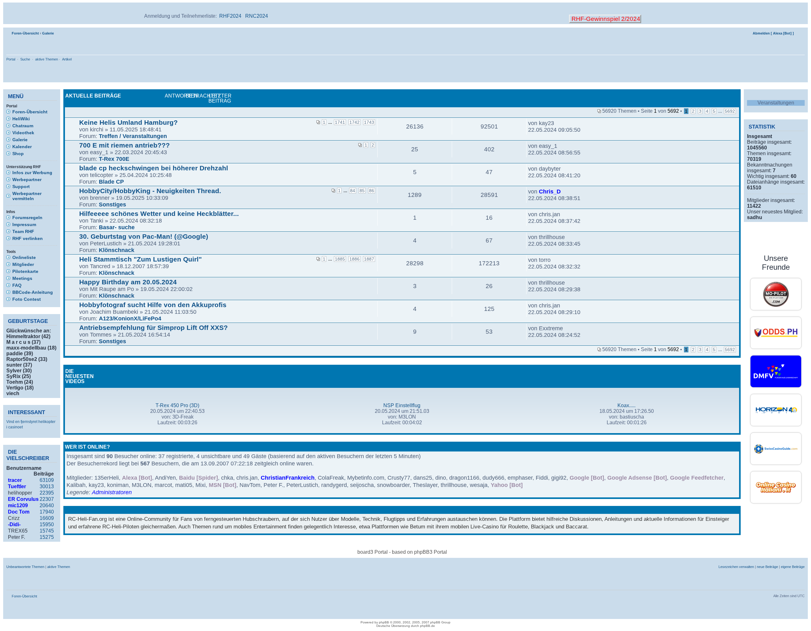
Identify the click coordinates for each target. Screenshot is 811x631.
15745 (47, 530)
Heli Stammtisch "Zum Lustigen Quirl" (140, 259)
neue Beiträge (767, 567)
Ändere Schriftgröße (800, 32)
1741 (340, 122)
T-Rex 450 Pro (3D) (177, 405)
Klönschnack (116, 250)
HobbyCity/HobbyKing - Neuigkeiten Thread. (150, 190)
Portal (10, 59)
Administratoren (112, 492)
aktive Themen (46, 59)
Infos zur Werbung (32, 172)
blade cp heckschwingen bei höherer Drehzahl (153, 168)
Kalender (22, 146)
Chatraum (22, 125)
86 (371, 190)
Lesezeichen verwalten (736, 567)
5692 (730, 111)
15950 (47, 524)
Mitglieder (23, 264)
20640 (47, 505)
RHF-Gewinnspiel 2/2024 (605, 19)
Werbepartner (27, 179)
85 (362, 190)
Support (21, 186)
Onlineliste (24, 257)
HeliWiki (21, 118)
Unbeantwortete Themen (25, 567)
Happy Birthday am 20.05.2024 (128, 282)
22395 (47, 492)
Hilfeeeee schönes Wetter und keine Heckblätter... (159, 213)
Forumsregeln (27, 217)
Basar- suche (117, 227)
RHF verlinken (27, 238)
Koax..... (626, 405)
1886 (354, 259)
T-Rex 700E (114, 159)
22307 (47, 499)
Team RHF (23, 231)
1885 (340, 259)
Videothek (23, 132)
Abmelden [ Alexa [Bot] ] (773, 33)
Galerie (48, 33)
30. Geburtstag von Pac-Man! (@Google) (143, 236)
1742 (354, 122)
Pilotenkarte (25, 271)
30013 (47, 486)
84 (352, 190)
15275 (47, 537)
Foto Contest (26, 299)
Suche (25, 59)
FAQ (17, 285)
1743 (369, 122)
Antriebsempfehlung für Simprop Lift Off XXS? (153, 327)
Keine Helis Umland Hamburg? (128, 122)
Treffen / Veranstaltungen (133, 136)
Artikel (67, 59)
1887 (369, 259)
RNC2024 (256, 16)
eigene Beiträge (793, 567)
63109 (47, 480)
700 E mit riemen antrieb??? (124, 145)
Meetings (22, 278)
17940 (47, 511)
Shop (18, 153)
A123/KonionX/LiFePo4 (130, 318)
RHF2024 (230, 16)
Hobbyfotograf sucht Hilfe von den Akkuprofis (153, 304)
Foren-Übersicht (25, 33)
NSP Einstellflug (401, 405)
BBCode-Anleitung (32, 292)
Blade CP (111, 182)
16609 (47, 518)
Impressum (24, 224)
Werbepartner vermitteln (27, 196)
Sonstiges (112, 204)
